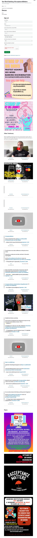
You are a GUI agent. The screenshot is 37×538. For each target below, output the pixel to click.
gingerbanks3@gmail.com (25, 402)
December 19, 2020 (15, 331)
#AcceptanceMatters (9, 236)
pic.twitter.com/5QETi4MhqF (15, 240)
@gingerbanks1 (22, 327)
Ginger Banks (11, 402)
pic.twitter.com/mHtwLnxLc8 (10, 328)
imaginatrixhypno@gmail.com (25, 180)
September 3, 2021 (25, 242)
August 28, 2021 (23, 372)
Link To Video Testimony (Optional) (10, 31)
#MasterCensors (16, 259)
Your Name (6, 20)
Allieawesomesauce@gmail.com (25, 385)
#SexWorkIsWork (17, 284)
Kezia (11, 263)
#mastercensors (26, 368)
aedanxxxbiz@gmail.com (25, 333)
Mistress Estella (11, 289)
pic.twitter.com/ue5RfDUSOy (10, 285)
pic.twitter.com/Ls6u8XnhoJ (22, 272)
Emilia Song (11, 244)
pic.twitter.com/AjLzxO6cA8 (15, 369)
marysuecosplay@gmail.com (25, 230)
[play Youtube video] (18, 149)
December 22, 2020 (24, 261)
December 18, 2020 (16, 400)
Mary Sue (11, 230)
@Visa (10, 258)
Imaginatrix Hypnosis (11, 180)
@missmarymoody (15, 327)
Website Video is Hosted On (8, 35)
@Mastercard (14, 258)
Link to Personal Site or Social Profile (10, 27)
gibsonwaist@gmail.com (25, 374)
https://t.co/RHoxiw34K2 (22, 238)
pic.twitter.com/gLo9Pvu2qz (10, 397)
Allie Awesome (11, 385)
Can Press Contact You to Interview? (10, 39)
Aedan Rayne (11, 333)
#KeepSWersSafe (24, 284)
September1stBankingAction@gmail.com (13, 55)
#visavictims (7, 369)
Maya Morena (11, 374)
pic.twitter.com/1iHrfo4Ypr (25, 259)
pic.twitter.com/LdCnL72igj (19, 381)
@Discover (19, 258)
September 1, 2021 (9, 275)
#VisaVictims (10, 259)
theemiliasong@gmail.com (25, 244)
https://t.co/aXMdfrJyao (10, 362)
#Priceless (7, 240)
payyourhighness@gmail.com (25, 289)
